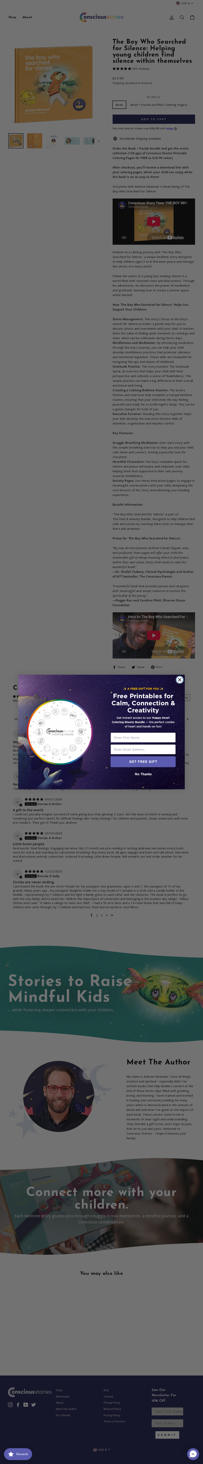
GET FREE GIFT (143, 761)
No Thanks (143, 774)
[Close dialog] (179, 679)
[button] (193, 1454)
